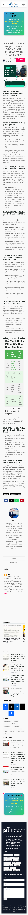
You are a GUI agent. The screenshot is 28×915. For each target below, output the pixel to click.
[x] (11, 707)
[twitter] (22, 707)
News (15, 728)
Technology (12, 731)
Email (5, 882)
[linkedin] (17, 707)
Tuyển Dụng (6, 733)
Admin (9, 61)
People (20, 728)
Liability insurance (16, 494)
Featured (6, 494)
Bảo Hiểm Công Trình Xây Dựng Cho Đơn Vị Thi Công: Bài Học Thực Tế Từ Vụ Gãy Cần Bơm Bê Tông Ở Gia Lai (18, 679)
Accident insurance (7, 721)
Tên (5, 877)
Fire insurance (16, 726)
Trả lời (5, 593)
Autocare (16, 721)
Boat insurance (7, 723)
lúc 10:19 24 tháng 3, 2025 (13, 576)
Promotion (17, 865)
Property (5, 731)
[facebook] (11, 713)
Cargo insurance (7, 726)
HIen (9, 574)
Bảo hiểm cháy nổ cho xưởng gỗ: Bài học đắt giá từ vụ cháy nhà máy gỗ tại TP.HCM (11, 640)
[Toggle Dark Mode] (23, 4)
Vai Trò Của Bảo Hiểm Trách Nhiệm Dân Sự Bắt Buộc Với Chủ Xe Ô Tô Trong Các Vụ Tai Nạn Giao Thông (18, 692)
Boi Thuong (14, 723)
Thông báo (7, 887)
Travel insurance (20, 731)
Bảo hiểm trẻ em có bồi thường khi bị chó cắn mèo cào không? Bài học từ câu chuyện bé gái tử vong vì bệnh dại (17, 744)
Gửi (5, 899)
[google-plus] (5, 713)
